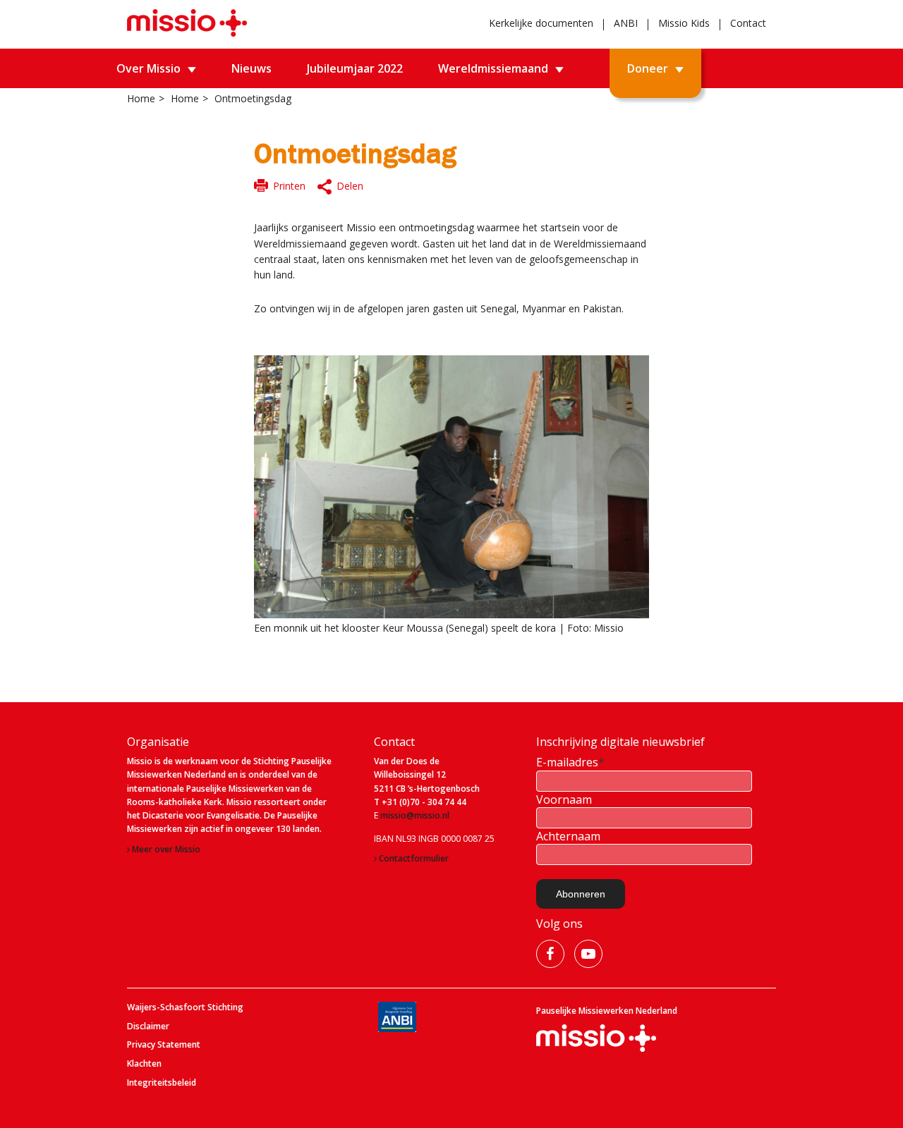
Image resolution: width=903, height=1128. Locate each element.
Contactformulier (414, 858)
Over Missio (148, 68)
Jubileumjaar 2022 (355, 68)
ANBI (626, 23)
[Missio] (187, 23)
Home (141, 98)
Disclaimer (148, 1026)
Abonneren (580, 894)
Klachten (144, 1063)
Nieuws (251, 68)
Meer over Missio (166, 849)
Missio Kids (684, 23)
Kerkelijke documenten (541, 23)
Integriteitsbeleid (161, 1083)
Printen (289, 185)
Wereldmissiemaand (493, 68)
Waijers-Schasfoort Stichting (185, 1007)
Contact (748, 23)
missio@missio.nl (414, 815)
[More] (342, 187)
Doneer (647, 68)
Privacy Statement (163, 1044)
